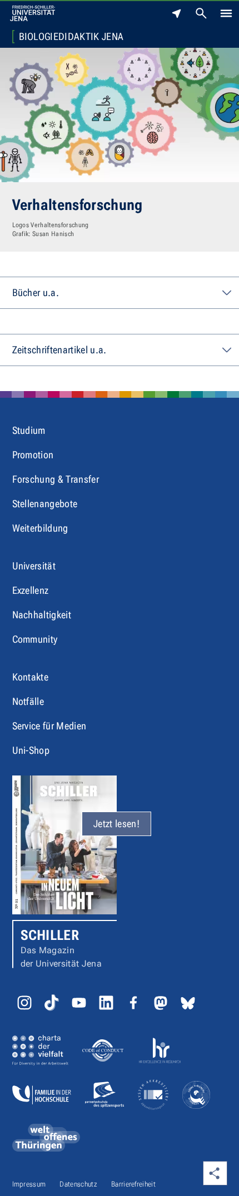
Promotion (33, 455)
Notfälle (28, 701)
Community (35, 639)
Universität (34, 566)
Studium (29, 430)
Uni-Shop (31, 750)
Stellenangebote (45, 503)
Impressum (29, 1184)
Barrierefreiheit (133, 1184)
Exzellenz (30, 590)
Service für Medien (49, 726)
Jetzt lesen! (116, 823)
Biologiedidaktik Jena (71, 36)
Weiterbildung (40, 528)
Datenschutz (78, 1184)
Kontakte (30, 677)
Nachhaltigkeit (41, 614)
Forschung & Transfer (55, 479)
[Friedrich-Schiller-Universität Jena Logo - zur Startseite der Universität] (32, 13)
